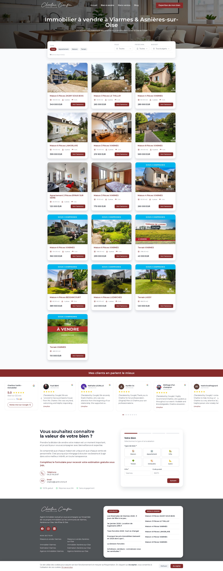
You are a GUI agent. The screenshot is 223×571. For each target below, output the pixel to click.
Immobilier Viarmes (48, 545)
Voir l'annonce (78, 104)
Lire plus (46, 406)
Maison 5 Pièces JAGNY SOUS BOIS (160, 516)
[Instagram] (48, 528)
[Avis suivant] (218, 398)
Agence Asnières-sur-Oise (77, 551)
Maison (74, 49)
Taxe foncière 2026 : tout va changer (123, 531)
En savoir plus (67, 567)
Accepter (177, 566)
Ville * (126, 469)
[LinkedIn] (54, 528)
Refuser (164, 566)
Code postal (157, 469)
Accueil (93, 5)
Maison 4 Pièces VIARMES (156, 526)
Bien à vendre (107, 5)
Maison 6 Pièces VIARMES (156, 542)
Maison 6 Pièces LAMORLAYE (157, 532)
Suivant (173, 481)
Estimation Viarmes (48, 548)
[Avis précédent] (41, 398)
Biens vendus (124, 5)
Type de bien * (130, 446)
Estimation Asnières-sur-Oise (79, 548)
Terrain (83, 49)
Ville (116, 44)
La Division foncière (115, 544)
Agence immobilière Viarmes (52, 551)
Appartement (64, 49)
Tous (53, 49)
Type (52, 46)
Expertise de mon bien (169, 5)
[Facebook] (42, 528)
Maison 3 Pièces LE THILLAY (157, 521)
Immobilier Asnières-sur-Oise (79, 545)
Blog (136, 5)
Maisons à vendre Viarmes (50, 539)
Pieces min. (140, 44)
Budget (154, 44)
